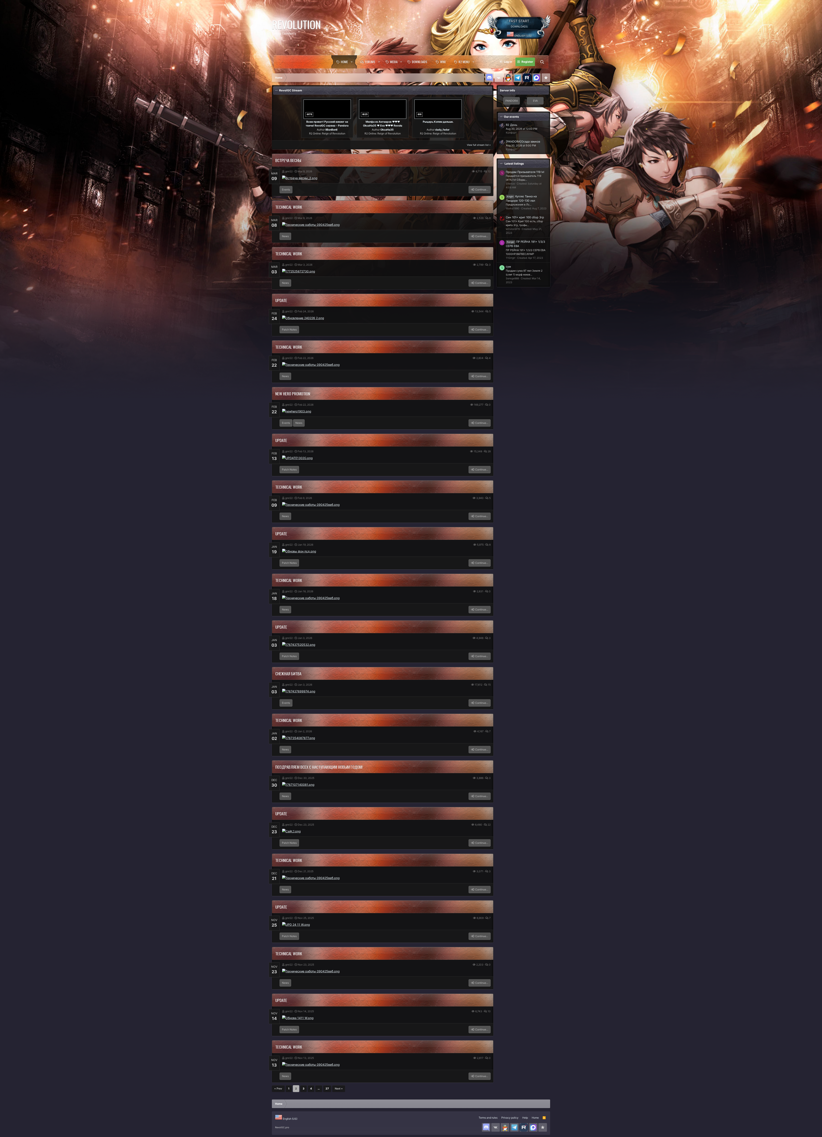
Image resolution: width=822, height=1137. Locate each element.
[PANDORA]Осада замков (523, 141)
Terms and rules (488, 1117)
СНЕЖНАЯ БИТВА (288, 673)
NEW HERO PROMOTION (292, 393)
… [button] (319, 1088)
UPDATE (281, 300)
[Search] (542, 61)
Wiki (443, 61)
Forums (370, 61)
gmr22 (289, 171)
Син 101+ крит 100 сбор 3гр (525, 217)
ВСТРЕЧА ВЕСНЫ (288, 160)
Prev (279, 1088)
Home (344, 61)
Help (525, 1117)
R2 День (511, 124)
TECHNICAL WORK (288, 207)
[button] (352, 61)
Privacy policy (509, 1117)
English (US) (523, 35)
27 (327, 1088)
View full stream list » (479, 144)
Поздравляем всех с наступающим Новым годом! (319, 767)
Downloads (419, 61)
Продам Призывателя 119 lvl (525, 172)
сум (508, 266)
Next (337, 1088)
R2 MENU (464, 61)
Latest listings (514, 163)
